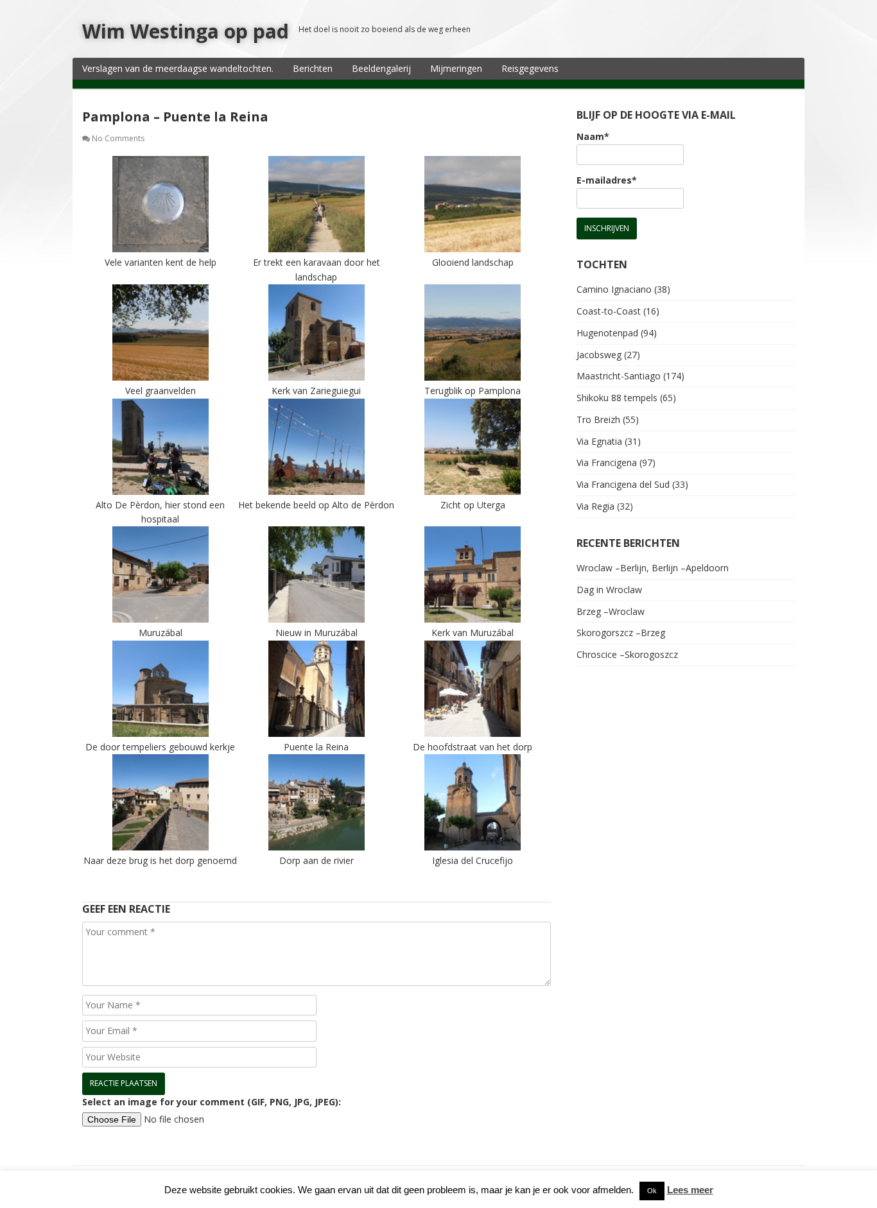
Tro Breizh (598, 419)
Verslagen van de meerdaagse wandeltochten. (178, 68)
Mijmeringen (456, 68)
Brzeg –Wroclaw (611, 611)
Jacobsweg (599, 355)
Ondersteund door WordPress (141, 1186)
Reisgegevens (530, 68)
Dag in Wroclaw (609, 589)
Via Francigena (607, 462)
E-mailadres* (607, 180)
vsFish (301, 1186)
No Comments (118, 138)
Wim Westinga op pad (185, 31)
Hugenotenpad (607, 333)
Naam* (593, 136)
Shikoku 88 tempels (617, 398)
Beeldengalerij (381, 68)
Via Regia (595, 506)
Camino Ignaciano (614, 289)
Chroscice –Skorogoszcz (627, 654)
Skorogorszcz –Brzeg (621, 632)
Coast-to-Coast (609, 311)
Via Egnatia (599, 441)
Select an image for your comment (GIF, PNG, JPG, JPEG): (211, 1102)
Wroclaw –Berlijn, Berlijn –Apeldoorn (653, 568)
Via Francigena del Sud (623, 484)
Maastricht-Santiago (619, 376)
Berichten (313, 68)
